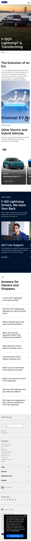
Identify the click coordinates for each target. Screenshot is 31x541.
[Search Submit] (3, 426)
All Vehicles (4, 441)
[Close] (25, 517)
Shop (3, 467)
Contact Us (3, 519)
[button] (15, 298)
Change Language (9, 509)
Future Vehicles (5, 454)
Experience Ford (6, 476)
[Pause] (26, 119)
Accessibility (3, 521)
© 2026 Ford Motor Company (7, 513)
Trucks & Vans (5, 446)
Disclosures (6, 417)
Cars (2, 448)
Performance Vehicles (7, 459)
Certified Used (5, 455)
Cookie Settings (14, 536)
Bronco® (3, 431)
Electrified (4, 450)
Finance (3, 471)
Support (4, 480)
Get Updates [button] (8, 487)
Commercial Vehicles (6, 452)
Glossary (3, 517)
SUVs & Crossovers (6, 444)
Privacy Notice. (16, 531)
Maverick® (4, 433)
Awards (3, 461)
